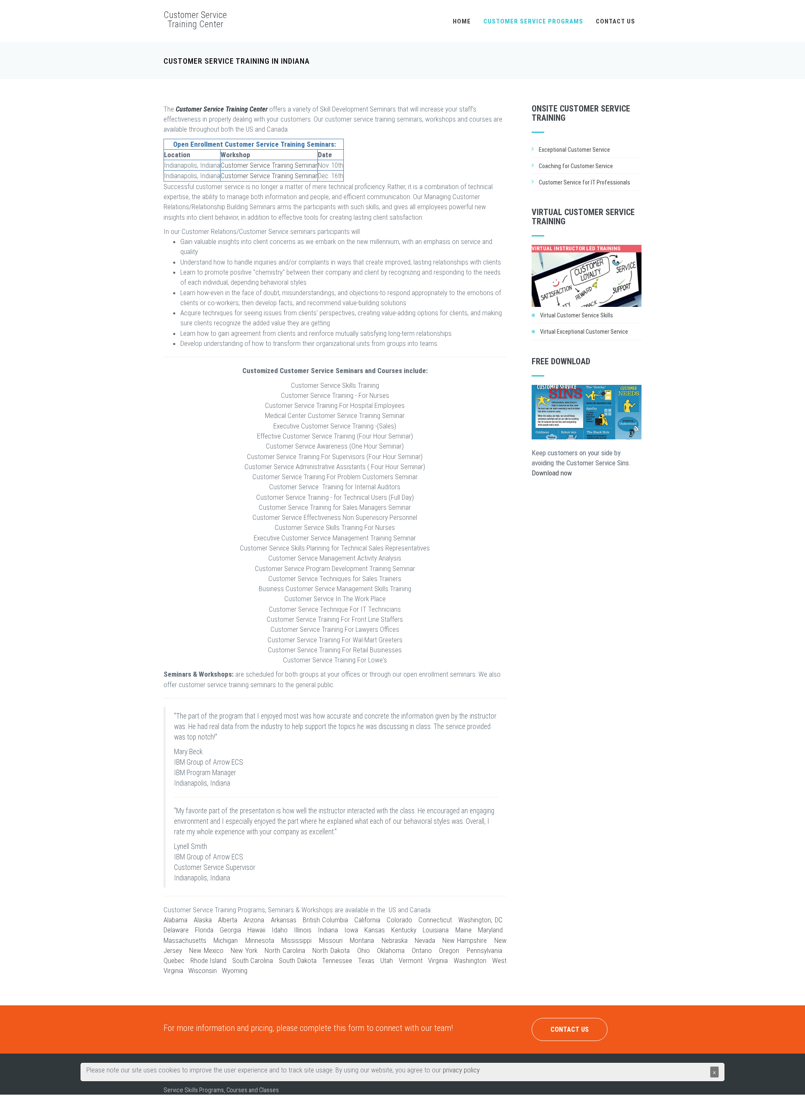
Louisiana (436, 930)
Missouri (331, 940)
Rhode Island (208, 960)
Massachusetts (185, 940)
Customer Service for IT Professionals (584, 182)
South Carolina (252, 960)
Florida (204, 930)
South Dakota (298, 960)
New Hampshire (464, 940)
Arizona (254, 920)
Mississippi (296, 940)
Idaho (280, 930)
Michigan (225, 940)
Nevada (425, 940)
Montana (362, 940)
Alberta (227, 920)
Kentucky (403, 930)
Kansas (374, 930)
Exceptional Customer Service (574, 149)
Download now (552, 473)
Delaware (176, 930)
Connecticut (435, 920)
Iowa (351, 930)
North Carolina (285, 950)
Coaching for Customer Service (576, 166)
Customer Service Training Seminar (269, 165)
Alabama (175, 920)
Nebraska (395, 940)
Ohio (363, 950)
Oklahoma (391, 950)
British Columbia (325, 920)
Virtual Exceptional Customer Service (584, 331)
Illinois (303, 930)
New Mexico (206, 950)
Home (462, 21)
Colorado (399, 920)
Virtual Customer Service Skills (576, 315)
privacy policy (461, 1070)
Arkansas (283, 920)
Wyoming (234, 970)
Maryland (490, 930)
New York (244, 950)
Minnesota (259, 940)
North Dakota (331, 950)
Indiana (328, 930)
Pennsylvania (484, 950)
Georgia (230, 930)
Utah (386, 960)
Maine (463, 930)
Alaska (203, 920)
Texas (366, 960)
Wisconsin (202, 970)
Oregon (449, 950)
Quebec (174, 960)
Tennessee (337, 960)
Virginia (438, 960)
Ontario (422, 950)
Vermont (411, 960)
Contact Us (615, 21)
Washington (470, 960)
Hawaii (256, 930)
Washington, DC (480, 920)
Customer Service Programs (533, 21)
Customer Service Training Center (195, 19)
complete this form (332, 1028)
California (367, 920)
